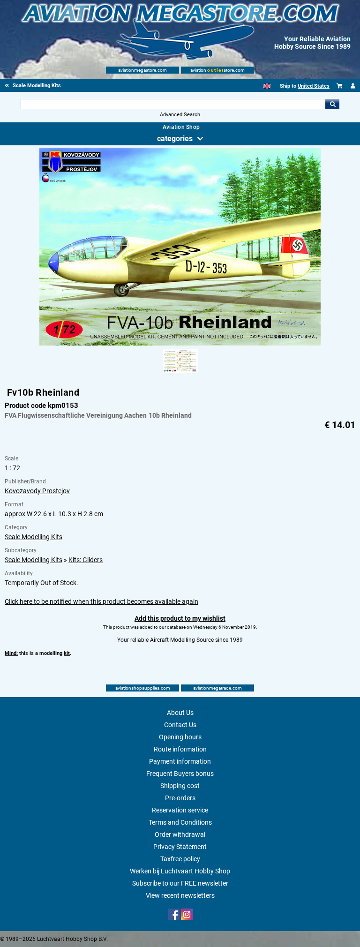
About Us (180, 712)
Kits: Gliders (85, 560)
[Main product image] (180, 343)
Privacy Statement (180, 846)
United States (314, 86)
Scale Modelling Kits (33, 537)
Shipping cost (180, 785)
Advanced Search (180, 115)
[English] (266, 86)
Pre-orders (180, 798)
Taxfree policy (180, 859)
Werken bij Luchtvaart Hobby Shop (180, 871)
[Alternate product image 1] (180, 373)
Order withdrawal (180, 834)
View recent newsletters (180, 895)
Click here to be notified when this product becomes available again (101, 601)
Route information (180, 749)
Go (332, 104)
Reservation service (180, 810)
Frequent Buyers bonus (180, 773)
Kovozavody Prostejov (37, 491)
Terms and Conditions (180, 822)
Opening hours (180, 737)
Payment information (180, 761)
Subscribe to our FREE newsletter (180, 883)
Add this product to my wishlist (180, 618)
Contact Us (180, 725)
